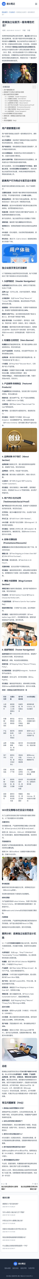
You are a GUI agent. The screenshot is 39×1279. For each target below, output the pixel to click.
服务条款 (15, 1268)
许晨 (28, 30)
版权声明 (23, 1268)
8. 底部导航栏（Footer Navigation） (17, 111)
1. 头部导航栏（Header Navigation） (17, 96)
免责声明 (31, 1268)
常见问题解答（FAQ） (10, 120)
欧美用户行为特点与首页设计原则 (14, 92)
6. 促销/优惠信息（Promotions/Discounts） (19, 107)
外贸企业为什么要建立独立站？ (13, 1220)
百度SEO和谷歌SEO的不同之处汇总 (14, 1229)
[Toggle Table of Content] (33, 87)
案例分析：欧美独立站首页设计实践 (14, 116)
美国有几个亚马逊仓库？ (10, 1204)
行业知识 (12, 12)
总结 (5, 118)
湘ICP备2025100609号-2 (25, 1276)
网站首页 (5, 12)
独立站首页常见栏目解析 (11, 94)
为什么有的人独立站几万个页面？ (13, 1212)
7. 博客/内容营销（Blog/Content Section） (18, 109)
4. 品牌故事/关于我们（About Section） (18, 103)
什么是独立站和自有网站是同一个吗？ (15, 1246)
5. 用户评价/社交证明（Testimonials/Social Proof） (21, 105)
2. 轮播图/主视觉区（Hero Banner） (17, 98)
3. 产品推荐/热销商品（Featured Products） (19, 101)
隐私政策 (8, 1268)
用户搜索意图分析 (9, 90)
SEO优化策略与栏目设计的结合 (13, 113)
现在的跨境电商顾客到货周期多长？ (14, 1237)
